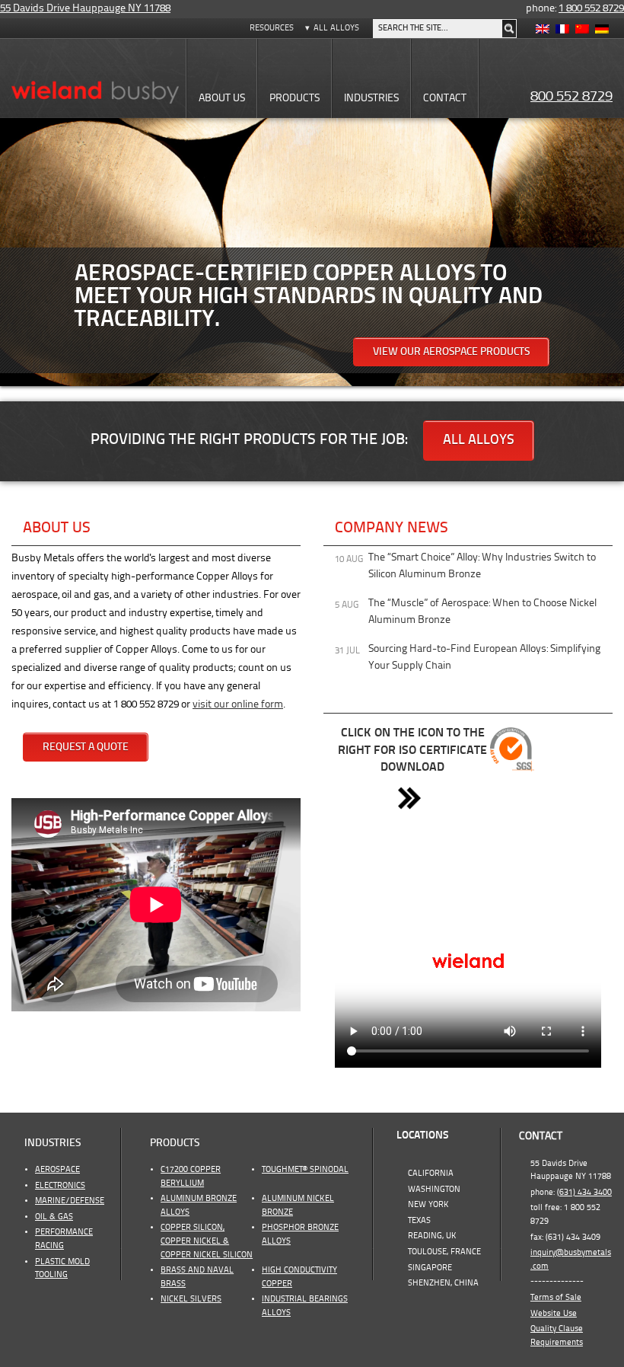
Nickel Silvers (191, 1299)
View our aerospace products (451, 352)
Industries (52, 1143)
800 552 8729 (571, 96)
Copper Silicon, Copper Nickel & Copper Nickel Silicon (207, 1241)
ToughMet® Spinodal (305, 1169)
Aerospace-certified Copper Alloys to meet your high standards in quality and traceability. (309, 297)
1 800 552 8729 (591, 8)
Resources (272, 28)
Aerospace (57, 1169)
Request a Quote (86, 747)
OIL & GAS (54, 1217)
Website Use (553, 1313)
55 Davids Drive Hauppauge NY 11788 (85, 8)
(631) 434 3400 (584, 1192)
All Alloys (336, 28)
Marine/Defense (69, 1201)
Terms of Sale (555, 1297)
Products (174, 1143)
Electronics (60, 1185)
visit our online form (238, 705)
